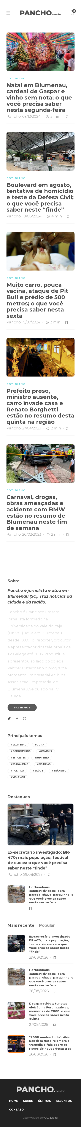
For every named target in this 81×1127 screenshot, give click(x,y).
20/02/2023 (31, 534)
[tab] (21, 925)
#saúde (38, 770)
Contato (16, 1109)
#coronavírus (20, 751)
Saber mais (22, 707)
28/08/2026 (39, 991)
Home (13, 1101)
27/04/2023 (31, 428)
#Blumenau (18, 744)
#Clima (39, 744)
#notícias (44, 764)
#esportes (18, 757)
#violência (18, 777)
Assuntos (64, 1101)
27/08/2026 (38, 1025)
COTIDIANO (16, 78)
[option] (40, 857)
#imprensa (41, 757)
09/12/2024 (31, 116)
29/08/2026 (32, 875)
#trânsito (59, 770)
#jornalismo (19, 764)
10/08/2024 (31, 216)
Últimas (44, 1101)
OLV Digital (51, 1117)
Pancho (13, 116)
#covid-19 (45, 751)
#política (17, 770)
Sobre (28, 1101)
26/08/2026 (38, 1054)
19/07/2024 (31, 322)
